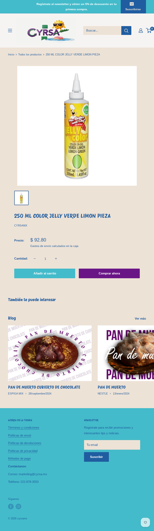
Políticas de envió (19, 435)
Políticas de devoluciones (24, 443)
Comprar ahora (109, 273)
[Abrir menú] (10, 30)
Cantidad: (21, 258)
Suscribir (96, 457)
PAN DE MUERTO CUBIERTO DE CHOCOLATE (44, 387)
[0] (148, 30)
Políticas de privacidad (22, 451)
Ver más (141, 318)
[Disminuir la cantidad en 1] (34, 258)
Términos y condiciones (23, 427)
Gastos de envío (40, 246)
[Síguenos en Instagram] (18, 506)
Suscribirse (133, 9)
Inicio (11, 54)
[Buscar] (126, 30)
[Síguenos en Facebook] (11, 506)
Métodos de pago (19, 458)
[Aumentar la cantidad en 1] (56, 258)
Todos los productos (30, 54)
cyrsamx (20, 225)
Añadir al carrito (44, 273)
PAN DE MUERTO (112, 387)
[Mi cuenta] (141, 30)
